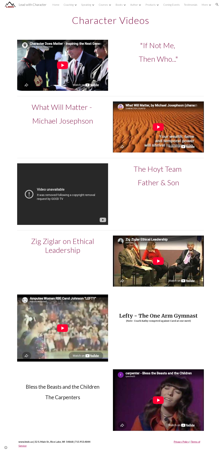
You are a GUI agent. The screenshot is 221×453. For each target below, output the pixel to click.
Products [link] (150, 4)
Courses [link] (103, 4)
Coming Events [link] (171, 4)
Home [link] (55, 4)
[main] (110, 20)
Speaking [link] (86, 4)
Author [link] (134, 4)
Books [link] (119, 4)
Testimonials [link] (190, 4)
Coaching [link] (69, 4)
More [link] (205, 4)
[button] (217, 4)
